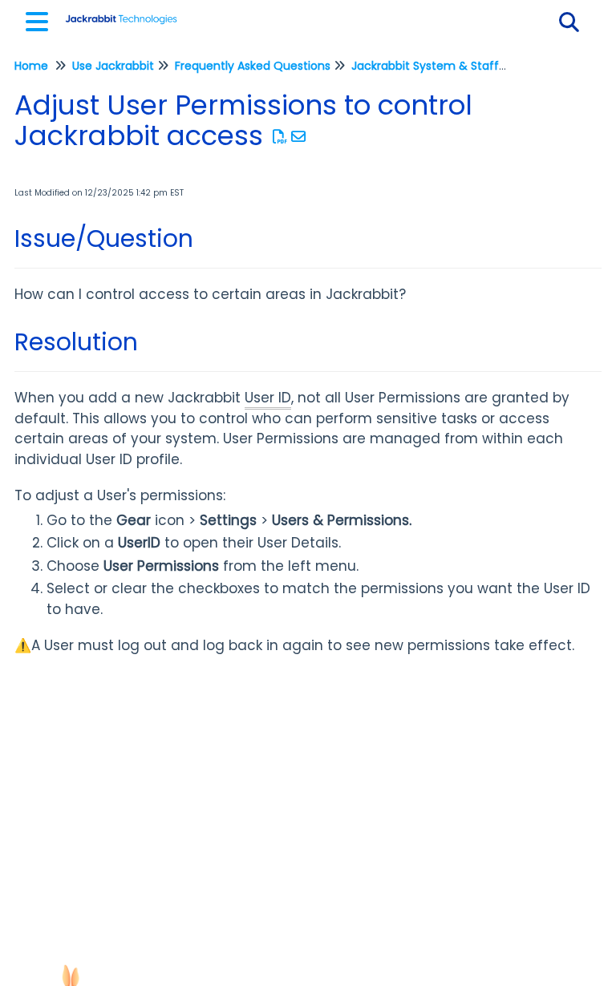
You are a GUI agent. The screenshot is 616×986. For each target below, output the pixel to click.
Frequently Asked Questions (252, 66)
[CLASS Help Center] (121, 14)
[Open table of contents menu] (40, 19)
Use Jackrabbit (113, 66)
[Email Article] (299, 137)
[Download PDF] (280, 137)
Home (31, 66)
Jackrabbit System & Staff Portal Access (464, 66)
